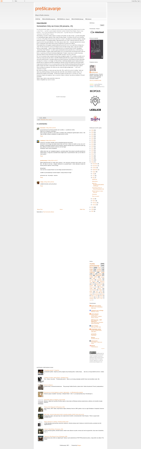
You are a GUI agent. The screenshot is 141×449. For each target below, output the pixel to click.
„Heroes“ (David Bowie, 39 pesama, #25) (53, 429)
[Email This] (40, 118)
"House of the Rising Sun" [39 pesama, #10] (54, 407)
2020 (92, 142)
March (94, 200)
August (94, 171)
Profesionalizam (94, 346)
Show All (102, 348)
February (94, 202)
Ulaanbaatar (93, 335)
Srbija (91, 271)
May (93, 177)
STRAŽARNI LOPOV (96, 329)
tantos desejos (95, 314)
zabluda (96, 292)
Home (61, 209)
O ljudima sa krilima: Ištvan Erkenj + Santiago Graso (56, 377)
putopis (102, 277)
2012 (92, 158)
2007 (92, 211)
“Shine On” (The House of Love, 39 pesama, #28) (55, 436)
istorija (96, 282)
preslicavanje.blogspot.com (96, 361)
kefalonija (92, 298)
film (94, 274)
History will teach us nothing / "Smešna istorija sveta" (56, 421)
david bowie (99, 284)
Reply (41, 136)
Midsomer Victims (95, 311)
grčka (91, 291)
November (95, 165)
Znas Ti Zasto (94, 325)
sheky (41, 181)
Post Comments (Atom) (48, 211)
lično (47, 119)
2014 (92, 154)
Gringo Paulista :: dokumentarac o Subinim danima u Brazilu (96, 316)
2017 (92, 148)
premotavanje (97, 294)
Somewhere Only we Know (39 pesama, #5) (98, 188)
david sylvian (99, 291)
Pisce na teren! (95, 196)
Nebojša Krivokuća (94, 354)
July (93, 173)
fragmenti (92, 272)
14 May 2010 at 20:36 (50, 127)
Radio (99, 268)
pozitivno (99, 285)
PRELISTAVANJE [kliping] (77, 19)
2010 (92, 162)
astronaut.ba (94, 341)
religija (100, 289)
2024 (92, 134)
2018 (92, 146)
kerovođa (42, 127)
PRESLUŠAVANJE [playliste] (48, 19)
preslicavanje (43, 160)
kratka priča (93, 277)
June (93, 175)
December (95, 163)
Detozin (93, 345)
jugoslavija (98, 275)
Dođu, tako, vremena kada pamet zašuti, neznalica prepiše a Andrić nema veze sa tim (64, 414)
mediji (102, 272)
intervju (91, 292)
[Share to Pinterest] (45, 118)
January (94, 204)
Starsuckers (95, 181)
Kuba (96, 297)
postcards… (94, 334)
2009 (92, 207)
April (93, 198)
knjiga (91, 294)
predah (91, 285)
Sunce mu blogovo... (49, 385)
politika (100, 274)
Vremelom (94, 194)
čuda (91, 275)
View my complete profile (95, 80)
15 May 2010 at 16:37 (52, 160)
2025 (92, 132)
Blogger (79, 445)
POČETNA (37, 19)
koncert (102, 282)
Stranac (93, 337)
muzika (50, 119)
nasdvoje (42, 140)
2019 (92, 144)
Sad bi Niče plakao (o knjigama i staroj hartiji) (54, 399)
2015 (92, 152)
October (94, 167)
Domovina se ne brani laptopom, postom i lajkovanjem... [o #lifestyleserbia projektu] (63, 392)
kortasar (101, 297)
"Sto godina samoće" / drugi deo (51, 370)
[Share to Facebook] (44, 118)
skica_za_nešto (93, 287)
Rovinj (103, 294)
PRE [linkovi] (88, 19)
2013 (92, 156)
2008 (92, 209)
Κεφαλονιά (94, 179)
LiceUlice (92, 279)
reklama (99, 288)
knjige (91, 269)
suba (93, 284)
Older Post (82, 209)
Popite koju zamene (96, 305)
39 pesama (43, 119)
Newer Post (39, 209)
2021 (92, 140)
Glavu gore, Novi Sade (96, 327)
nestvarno (92, 297)
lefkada (101, 295)
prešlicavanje (48, 8)
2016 (92, 150)
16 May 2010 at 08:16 (49, 181)
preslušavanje (94, 266)
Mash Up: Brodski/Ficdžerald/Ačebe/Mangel (98, 184)
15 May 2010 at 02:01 (50, 140)
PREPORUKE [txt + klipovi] (63, 19)
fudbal (101, 292)
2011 (92, 160)
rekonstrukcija (93, 289)
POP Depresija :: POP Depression (96, 320)
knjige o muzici (97, 278)
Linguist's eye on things (97, 310)
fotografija (99, 279)
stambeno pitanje (99, 298)
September (95, 169)
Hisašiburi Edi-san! (95, 338)
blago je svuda (94, 295)
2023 (92, 136)
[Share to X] (42, 118)
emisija (99, 269)
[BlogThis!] (41, 118)
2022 (92, 138)
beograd (99, 271)
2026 (92, 130)
